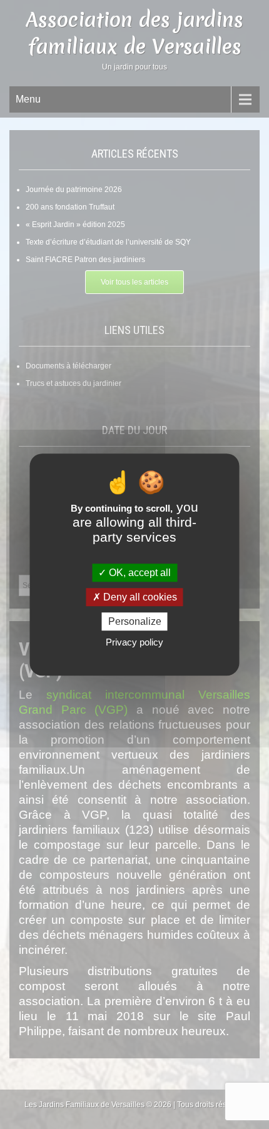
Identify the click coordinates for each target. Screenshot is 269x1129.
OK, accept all (138, 572)
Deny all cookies (139, 597)
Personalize (134, 621)
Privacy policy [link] (134, 642)
